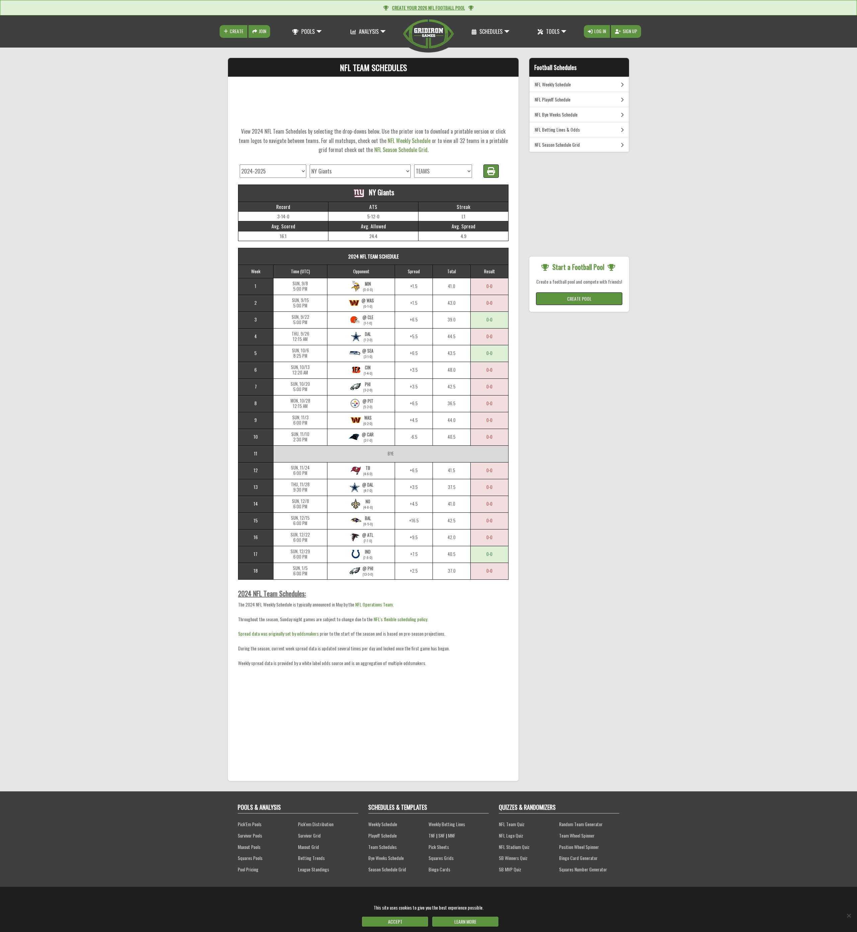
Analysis (368, 31)
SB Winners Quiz (513, 857)
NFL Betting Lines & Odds (557, 129)
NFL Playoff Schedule (552, 99)
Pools (307, 31)
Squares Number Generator (583, 869)
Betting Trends (311, 857)
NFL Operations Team (374, 604)
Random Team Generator (581, 824)
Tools (552, 31)
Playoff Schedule (382, 835)
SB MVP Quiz (510, 869)
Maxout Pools (249, 846)
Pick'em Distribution (315, 824)
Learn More (465, 921)
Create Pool (579, 298)
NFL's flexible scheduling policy (400, 619)
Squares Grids (441, 857)
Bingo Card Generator (578, 857)
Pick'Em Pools (249, 824)
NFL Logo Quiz (511, 835)
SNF (441, 835)
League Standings (313, 869)
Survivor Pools (250, 835)
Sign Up (630, 30)
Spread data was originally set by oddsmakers (278, 633)
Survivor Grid (309, 835)
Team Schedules (382, 846)
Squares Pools (250, 857)
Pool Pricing (248, 869)
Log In (600, 30)
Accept (395, 921)
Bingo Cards (439, 869)
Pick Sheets (438, 846)
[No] (848, 915)
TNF (431, 835)
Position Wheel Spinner (579, 846)
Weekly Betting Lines (446, 824)
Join (262, 30)
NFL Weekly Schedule (409, 141)
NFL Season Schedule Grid (400, 150)
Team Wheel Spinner (577, 835)
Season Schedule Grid (387, 869)
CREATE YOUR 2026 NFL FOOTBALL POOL (428, 7)
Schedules (490, 31)
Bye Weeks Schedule (386, 857)
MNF (451, 835)
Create (236, 30)
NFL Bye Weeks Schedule (556, 114)
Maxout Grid (308, 846)
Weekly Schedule (382, 824)
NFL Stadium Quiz (514, 846)
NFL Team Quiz (512, 824)
